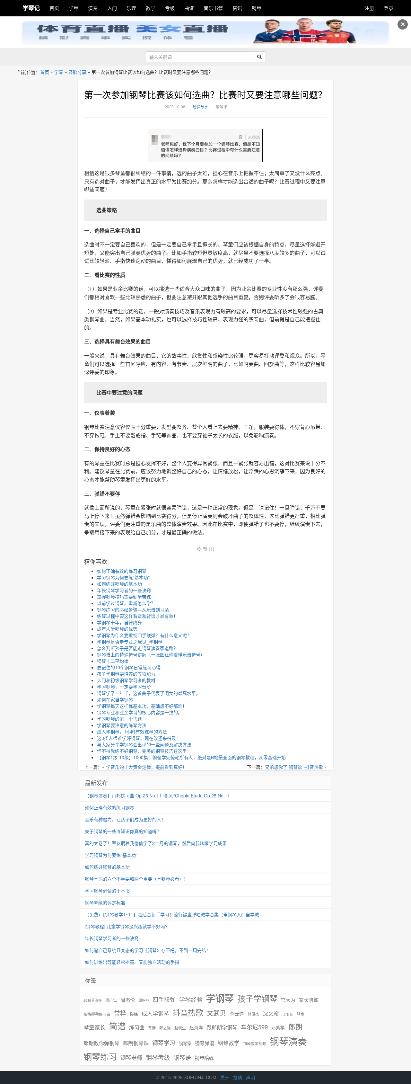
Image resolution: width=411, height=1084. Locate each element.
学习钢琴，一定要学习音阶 (124, 686)
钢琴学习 (163, 1043)
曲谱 (189, 7)
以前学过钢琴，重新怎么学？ (126, 603)
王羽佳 (288, 1014)
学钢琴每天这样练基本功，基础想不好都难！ (142, 706)
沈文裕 (271, 1013)
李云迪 (237, 1013)
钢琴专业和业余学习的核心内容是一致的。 (139, 712)
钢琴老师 (131, 1058)
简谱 (117, 1026)
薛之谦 (165, 1027)
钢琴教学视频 (254, 1043)
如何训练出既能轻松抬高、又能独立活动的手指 (132, 962)
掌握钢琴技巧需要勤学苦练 (124, 596)
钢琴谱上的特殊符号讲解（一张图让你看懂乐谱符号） (151, 654)
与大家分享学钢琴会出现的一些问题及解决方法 (144, 744)
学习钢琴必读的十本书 (107, 890)
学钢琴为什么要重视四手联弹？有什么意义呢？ (144, 635)
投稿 (237, 1077)
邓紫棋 (278, 1028)
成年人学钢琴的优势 (117, 629)
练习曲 (136, 1027)
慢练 (134, 1014)
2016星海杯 (92, 1000)
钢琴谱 (182, 1057)
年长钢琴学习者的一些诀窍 (124, 590)
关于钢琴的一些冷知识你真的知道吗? (122, 831)
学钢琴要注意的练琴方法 (121, 725)
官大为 (288, 999)
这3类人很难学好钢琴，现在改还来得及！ (138, 738)
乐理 (131, 7)
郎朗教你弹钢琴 (101, 1043)
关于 (224, 1077)
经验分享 (77, 72)
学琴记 (31, 8)
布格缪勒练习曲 (96, 1014)
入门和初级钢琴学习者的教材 (126, 680)
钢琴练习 (100, 1056)
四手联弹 (164, 999)
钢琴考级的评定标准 (105, 902)
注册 (369, 7)
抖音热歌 (187, 1012)
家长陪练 (308, 999)
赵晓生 (180, 1027)
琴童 (300, 1014)
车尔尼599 (254, 1027)
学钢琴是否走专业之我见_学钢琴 (129, 641)
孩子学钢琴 (257, 998)
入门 (112, 7)
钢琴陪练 (204, 1057)
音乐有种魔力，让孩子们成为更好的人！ (125, 819)
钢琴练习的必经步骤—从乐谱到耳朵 (133, 609)
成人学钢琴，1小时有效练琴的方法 (132, 731)
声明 (250, 1077)
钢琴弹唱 (204, 1043)
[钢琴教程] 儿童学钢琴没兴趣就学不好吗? (126, 926)
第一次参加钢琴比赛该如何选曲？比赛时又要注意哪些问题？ (205, 94)
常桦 (120, 1013)
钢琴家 (185, 1043)
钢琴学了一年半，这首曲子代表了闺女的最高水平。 (148, 693)
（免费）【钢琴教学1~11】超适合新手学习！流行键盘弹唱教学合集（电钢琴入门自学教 (172, 914)
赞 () (208, 549)
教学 (150, 7)
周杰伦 (127, 999)
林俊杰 (253, 1014)
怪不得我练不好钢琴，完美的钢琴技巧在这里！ (144, 751)
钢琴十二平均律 (112, 661)
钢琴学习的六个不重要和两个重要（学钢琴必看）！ (136, 878)
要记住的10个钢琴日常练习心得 (129, 667)
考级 (170, 7)
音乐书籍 (213, 7)
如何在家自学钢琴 (115, 699)
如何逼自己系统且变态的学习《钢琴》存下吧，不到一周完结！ (148, 950)
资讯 (237, 7)
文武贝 (216, 1012)
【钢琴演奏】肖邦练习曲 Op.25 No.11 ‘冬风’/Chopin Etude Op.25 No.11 (157, 795)
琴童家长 (94, 1027)
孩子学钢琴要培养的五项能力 (126, 674)
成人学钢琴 (155, 1013)
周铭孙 (143, 1000)
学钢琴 (220, 997)
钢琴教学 (229, 1043)
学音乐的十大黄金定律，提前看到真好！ (146, 767)
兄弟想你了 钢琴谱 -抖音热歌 (294, 767)
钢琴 (256, 7)
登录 (388, 7)
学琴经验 (190, 999)
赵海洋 (196, 1028)
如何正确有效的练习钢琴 (121, 571)
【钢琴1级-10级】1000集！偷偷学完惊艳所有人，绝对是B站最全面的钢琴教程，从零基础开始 (191, 757)
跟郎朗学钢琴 (221, 1027)
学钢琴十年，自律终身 (119, 622)
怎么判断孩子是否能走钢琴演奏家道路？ (137, 648)
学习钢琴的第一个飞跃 (119, 718)
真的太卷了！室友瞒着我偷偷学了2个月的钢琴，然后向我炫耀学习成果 (156, 843)
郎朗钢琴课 (136, 1043)
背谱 (152, 1027)
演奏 (93, 7)
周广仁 (111, 1000)
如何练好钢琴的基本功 (119, 584)
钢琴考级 (158, 1057)
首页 (54, 7)
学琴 (73, 7)
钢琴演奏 (288, 1041)
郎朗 (295, 1026)
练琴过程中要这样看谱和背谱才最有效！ (137, 616)
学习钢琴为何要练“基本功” (123, 577)
